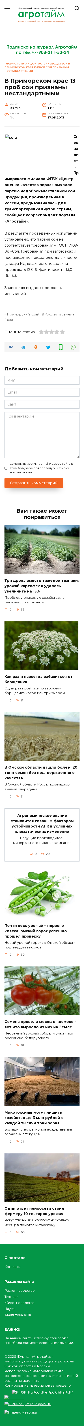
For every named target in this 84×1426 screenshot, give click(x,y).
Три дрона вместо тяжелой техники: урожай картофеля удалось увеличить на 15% (41, 585)
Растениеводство (51, 63)
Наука (9, 1309)
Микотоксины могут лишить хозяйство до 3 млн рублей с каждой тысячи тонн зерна (33, 1117)
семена (68, 314)
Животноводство (19, 1303)
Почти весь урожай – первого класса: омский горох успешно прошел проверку (35, 930)
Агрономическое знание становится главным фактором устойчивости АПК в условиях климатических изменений (42, 823)
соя (10, 320)
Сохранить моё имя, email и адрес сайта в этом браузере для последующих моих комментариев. (41, 468)
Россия (50, 314)
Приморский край (23, 314)
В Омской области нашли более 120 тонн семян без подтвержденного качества (40, 772)
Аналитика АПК (17, 1315)
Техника (11, 1297)
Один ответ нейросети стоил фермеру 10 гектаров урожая (34, 1211)
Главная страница (19, 63)
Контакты (12, 1267)
